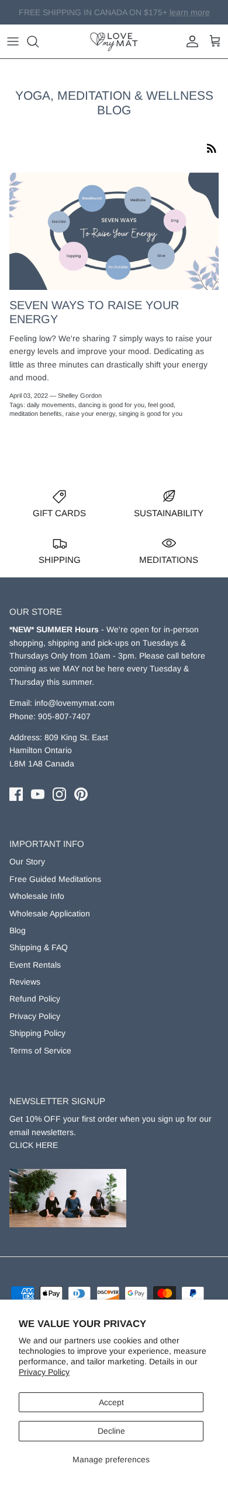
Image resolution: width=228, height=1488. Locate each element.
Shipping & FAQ (38, 947)
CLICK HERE (33, 1145)
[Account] (189, 41)
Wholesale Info (36, 896)
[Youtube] (37, 794)
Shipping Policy (37, 1033)
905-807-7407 (64, 716)
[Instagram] (59, 794)
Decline (111, 1431)
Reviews (24, 981)
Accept (111, 1402)
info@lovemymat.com (74, 703)
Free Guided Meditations (55, 879)
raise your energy (90, 413)
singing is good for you (150, 413)
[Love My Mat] (114, 41)
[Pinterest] (81, 794)
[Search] (38, 41)
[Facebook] (16, 794)
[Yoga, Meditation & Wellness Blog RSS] (212, 148)
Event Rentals (35, 964)
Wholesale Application (49, 913)
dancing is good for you (111, 404)
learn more (173, 17)
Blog (17, 930)
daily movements (51, 404)
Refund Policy (34, 998)
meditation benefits (35, 413)
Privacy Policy (44, 1372)
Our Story (27, 861)
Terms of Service (40, 1050)
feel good (161, 404)
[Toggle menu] (13, 41)
